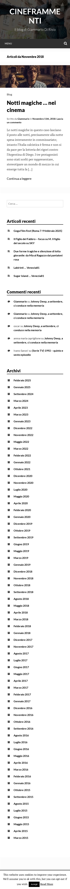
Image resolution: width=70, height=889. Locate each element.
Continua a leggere (19, 178)
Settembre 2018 (23, 592)
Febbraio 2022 (22, 455)
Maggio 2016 (21, 755)
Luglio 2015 (20, 810)
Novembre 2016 (23, 714)
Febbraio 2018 (22, 626)
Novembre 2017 (23, 646)
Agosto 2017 (21, 653)
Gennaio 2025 (22, 387)
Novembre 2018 (23, 578)
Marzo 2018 (21, 619)
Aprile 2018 (21, 612)
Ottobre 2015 (22, 790)
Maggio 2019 (21, 551)
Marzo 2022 (21, 448)
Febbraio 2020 (22, 510)
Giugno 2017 (21, 667)
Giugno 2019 (21, 544)
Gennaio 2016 (22, 783)
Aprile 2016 (21, 762)
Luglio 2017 (20, 660)
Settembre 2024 (23, 394)
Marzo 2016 (21, 769)
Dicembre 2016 (23, 708)
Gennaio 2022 (22, 462)
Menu (8, 43)
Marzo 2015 (21, 837)
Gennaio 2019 (22, 564)
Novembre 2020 (23, 482)
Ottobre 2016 (22, 721)
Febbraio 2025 (22, 380)
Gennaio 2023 (22, 421)
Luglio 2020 (20, 489)
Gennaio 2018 (22, 632)
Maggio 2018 (21, 605)
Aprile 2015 (21, 830)
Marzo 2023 (21, 414)
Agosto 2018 (21, 598)
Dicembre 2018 (23, 571)
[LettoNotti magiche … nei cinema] (35, 86)
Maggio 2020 (21, 496)
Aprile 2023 (21, 407)
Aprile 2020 (21, 503)
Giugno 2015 (21, 817)
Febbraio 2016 (22, 776)
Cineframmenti (35, 16)
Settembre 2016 (23, 728)
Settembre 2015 (23, 796)
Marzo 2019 (21, 557)
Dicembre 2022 (23, 428)
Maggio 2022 (21, 441)
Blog (9, 94)
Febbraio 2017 (22, 694)
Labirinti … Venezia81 (26, 267)
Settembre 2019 (23, 537)
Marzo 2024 (21, 400)
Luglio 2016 (20, 742)
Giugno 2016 (21, 749)
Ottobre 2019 (22, 530)
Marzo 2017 (21, 687)
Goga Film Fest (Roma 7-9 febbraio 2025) (38, 230)
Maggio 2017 (21, 673)
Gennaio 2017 (22, 701)
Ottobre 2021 (22, 469)
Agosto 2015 (21, 803)
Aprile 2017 (21, 680)
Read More (46, 884)
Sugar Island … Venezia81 (29, 275)
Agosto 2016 (21, 735)
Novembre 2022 (23, 434)
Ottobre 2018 (22, 585)
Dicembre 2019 (23, 523)
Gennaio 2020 (22, 516)
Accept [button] (34, 884)
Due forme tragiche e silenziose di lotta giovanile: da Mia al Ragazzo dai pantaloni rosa (38, 255)
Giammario (23, 118)
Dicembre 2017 (23, 639)
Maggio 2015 (21, 824)
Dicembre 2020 (23, 475)
